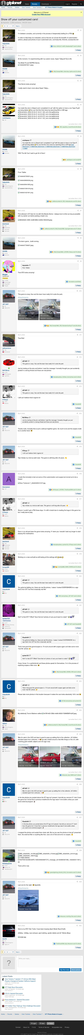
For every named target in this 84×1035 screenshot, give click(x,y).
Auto (51, 1023)
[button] (38, 4)
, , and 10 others (69, 567)
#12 (80, 357)
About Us (26, 1027)
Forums (34, 4)
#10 (80, 291)
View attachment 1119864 (57, 146)
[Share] (78, 30)
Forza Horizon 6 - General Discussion (17, 999)
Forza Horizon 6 (9, 1003)
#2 (81, 55)
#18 (80, 528)
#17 (80, 499)
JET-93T (24, 361)
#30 (80, 925)
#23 (80, 681)
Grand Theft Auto (9, 996)
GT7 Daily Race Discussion (14, 987)
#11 (80, 335)
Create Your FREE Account (41, 14)
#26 (80, 784)
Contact (18, 1027)
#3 (81, 80)
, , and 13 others (65, 872)
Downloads (45, 4)
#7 (81, 210)
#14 (80, 413)
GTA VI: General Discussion (14, 993)
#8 (81, 238)
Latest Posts (7, 976)
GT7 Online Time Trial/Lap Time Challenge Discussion (22, 1006)
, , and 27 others (62, 228)
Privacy (67, 1027)
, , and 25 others (64, 725)
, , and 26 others (65, 325)
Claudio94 (25, 637)
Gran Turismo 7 (9, 984)
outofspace (25, 140)
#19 (80, 554)
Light (34, 1023)
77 (13, 26)
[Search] (81, 4)
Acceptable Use (57, 1027)
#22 (80, 633)
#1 (81, 30)
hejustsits (6, 22)
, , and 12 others (67, 489)
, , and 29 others (70, 127)
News (27, 4)
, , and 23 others (67, 71)
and (73, 159)
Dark (42, 1023)
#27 (80, 817)
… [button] (10, 26)
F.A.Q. (34, 1027)
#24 (80, 710)
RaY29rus (25, 417)
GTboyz (24, 451)
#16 (80, 473)
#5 (81, 136)
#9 (81, 261)
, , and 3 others (67, 46)
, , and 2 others (67, 377)
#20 (80, 576)
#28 (80, 850)
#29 (80, 881)
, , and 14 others (67, 252)
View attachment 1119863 (42, 146)
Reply (79, 50)
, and (71, 701)
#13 (80, 386)
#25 (80, 734)
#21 (80, 605)
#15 (80, 446)
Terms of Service (44, 1027)
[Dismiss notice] (81, 12)
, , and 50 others (66, 201)
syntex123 (25, 655)
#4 (81, 104)
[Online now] (9, 272)
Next (17, 26)
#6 (81, 169)
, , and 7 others (71, 775)
